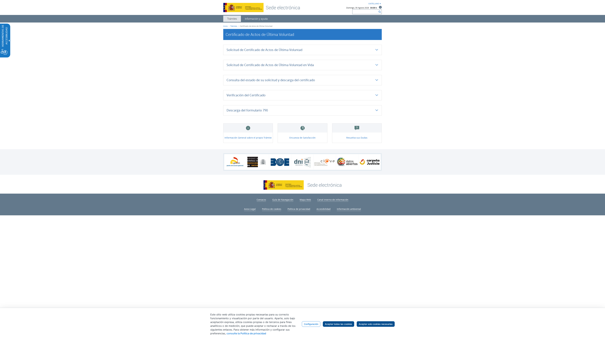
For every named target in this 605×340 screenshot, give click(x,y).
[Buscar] (380, 12)
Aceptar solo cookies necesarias (376, 324)
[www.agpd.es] (257, 162)
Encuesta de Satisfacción (302, 137)
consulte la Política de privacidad (246, 333)
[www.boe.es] (280, 162)
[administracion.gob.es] (235, 162)
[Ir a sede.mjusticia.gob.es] (324, 184)
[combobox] (374, 4)
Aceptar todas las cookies (338, 324)
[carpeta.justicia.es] (369, 162)
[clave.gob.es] (325, 162)
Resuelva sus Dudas (356, 137)
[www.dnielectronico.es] (302, 162)
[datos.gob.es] (347, 162)
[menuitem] (232, 19)
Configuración (311, 324)
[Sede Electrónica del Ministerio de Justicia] (283, 7)
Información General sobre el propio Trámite (248, 137)
